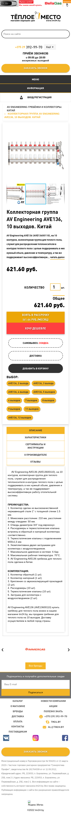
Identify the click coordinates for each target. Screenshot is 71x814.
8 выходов (48, 400)
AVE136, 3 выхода (43, 383)
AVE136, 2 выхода (18, 383)
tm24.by (39, 810)
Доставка (18, 716)
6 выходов (14, 400)
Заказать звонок (36, 68)
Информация (35, 88)
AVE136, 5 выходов (44, 391)
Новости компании (53, 700)
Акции (53, 706)
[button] (9, 154)
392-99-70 (28, 47)
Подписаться (35, 692)
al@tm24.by (56, 727)
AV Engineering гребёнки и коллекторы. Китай (34, 109)
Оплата (17, 721)
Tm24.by (56, 721)
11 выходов (32, 408)
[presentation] (2, 649)
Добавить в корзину (36, 368)
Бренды (18, 711)
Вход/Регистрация (39, 97)
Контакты (17, 726)
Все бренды (35, 665)
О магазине (18, 706)
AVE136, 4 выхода (18, 391)
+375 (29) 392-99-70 (55, 716)
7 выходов (31, 400)
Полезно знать (53, 711)
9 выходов (14, 408)
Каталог (18, 700)
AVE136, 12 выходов (19, 417)
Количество (34, 287)
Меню (35, 79)
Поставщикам (18, 731)
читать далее (57, 257)
